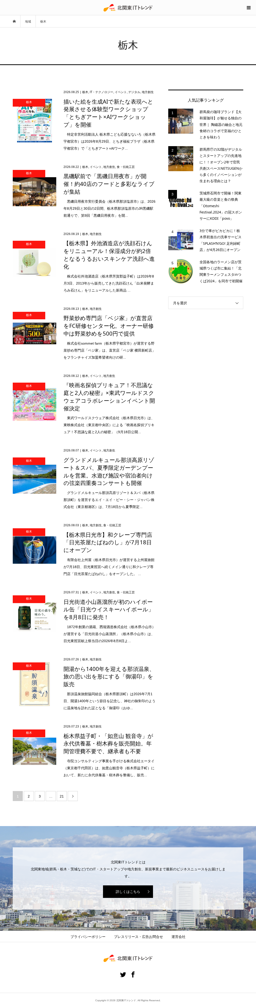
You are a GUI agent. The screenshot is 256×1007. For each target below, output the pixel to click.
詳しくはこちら (128, 892)
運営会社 (179, 937)
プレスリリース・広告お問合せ (138, 937)
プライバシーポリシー (88, 937)
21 (62, 796)
